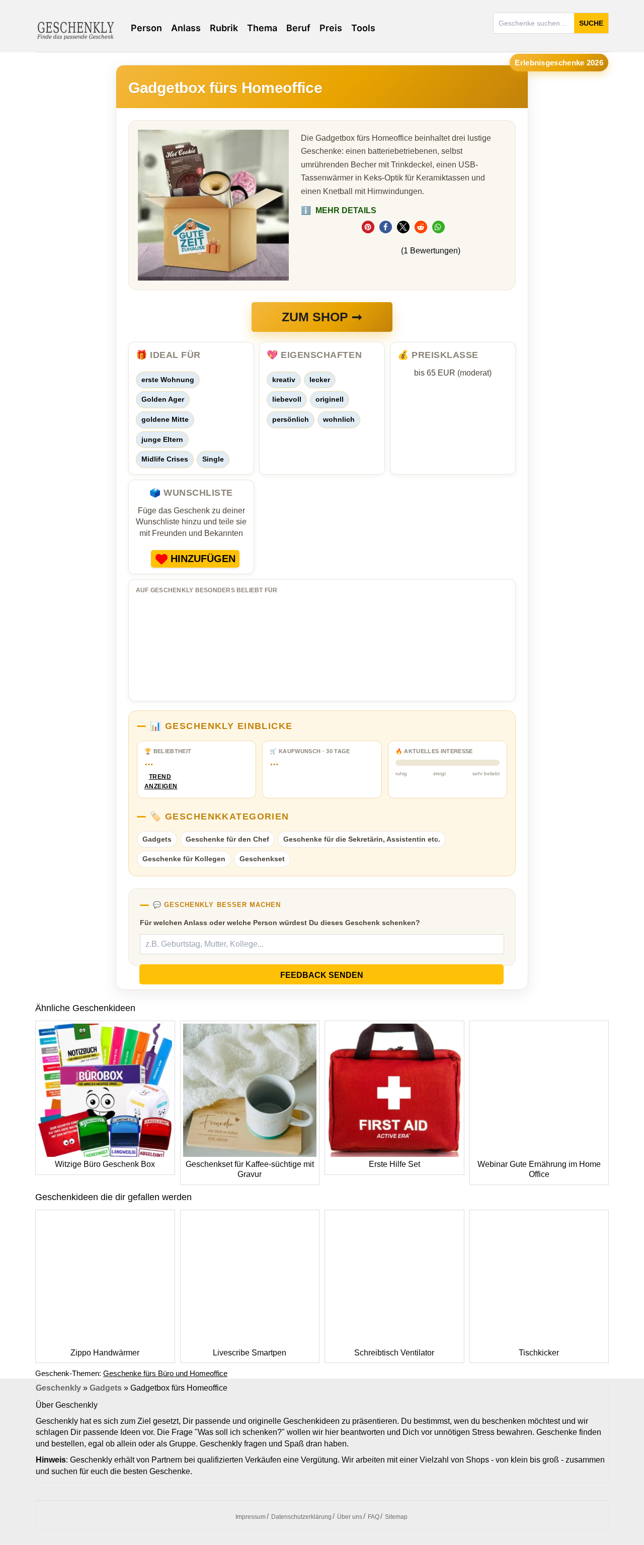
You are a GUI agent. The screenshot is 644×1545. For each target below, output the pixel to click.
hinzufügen (203, 558)
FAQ (373, 1516)
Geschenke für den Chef (227, 839)
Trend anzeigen (160, 781)
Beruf (298, 28)
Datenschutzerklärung (301, 1516)
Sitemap (396, 1516)
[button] (368, 227)
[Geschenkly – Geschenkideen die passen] (75, 30)
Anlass (186, 28)
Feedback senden (321, 975)
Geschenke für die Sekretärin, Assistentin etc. (361, 839)
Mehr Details (338, 210)
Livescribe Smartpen (249, 1352)
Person (146, 28)
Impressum (250, 1516)
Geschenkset (262, 859)
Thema (262, 28)
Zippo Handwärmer (104, 1352)
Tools (363, 28)
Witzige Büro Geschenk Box (105, 1164)
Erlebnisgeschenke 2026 (559, 62)
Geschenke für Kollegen (183, 859)
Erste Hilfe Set (394, 1164)
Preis (330, 28)
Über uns (349, 1516)
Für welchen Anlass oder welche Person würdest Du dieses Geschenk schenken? (280, 923)
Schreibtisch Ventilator (394, 1352)
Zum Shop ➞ (322, 317)
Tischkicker (539, 1352)
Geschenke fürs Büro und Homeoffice (165, 1373)
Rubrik (224, 28)
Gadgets (157, 839)
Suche (591, 23)
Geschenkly (58, 1388)
